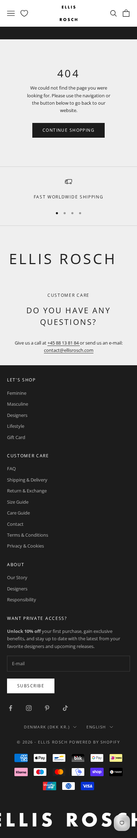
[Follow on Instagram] (28, 708)
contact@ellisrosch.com (68, 350)
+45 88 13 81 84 (63, 343)
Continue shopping (68, 130)
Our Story (17, 577)
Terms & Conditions (27, 535)
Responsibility (21, 599)
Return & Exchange (27, 490)
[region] (68, 189)
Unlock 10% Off (94, 33)
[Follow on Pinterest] (47, 708)
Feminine (16, 393)
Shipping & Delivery (27, 480)
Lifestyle (15, 426)
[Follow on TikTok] (65, 708)
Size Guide (17, 502)
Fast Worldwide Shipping (69, 197)
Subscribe (30, 686)
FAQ (11, 468)
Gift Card (16, 437)
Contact (15, 524)
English (96, 726)
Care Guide (18, 513)
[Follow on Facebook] (10, 708)
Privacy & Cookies (25, 546)
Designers (17, 415)
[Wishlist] (24, 13)
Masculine (17, 404)
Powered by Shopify (94, 742)
